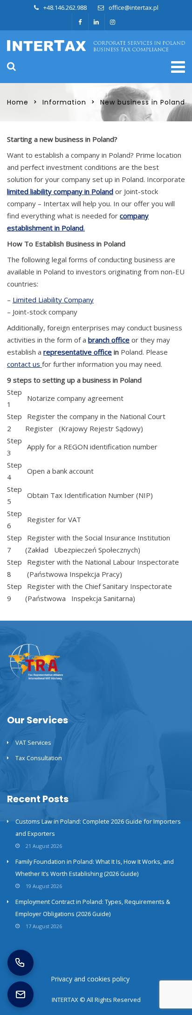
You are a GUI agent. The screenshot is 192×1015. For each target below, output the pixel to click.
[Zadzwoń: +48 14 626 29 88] (20, 963)
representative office (77, 352)
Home (17, 102)
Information (64, 102)
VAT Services (33, 742)
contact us (24, 364)
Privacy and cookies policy (90, 978)
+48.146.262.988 (65, 7)
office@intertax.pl (133, 7)
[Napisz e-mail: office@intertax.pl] (20, 994)
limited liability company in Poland (60, 191)
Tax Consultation (38, 758)
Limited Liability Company (53, 299)
